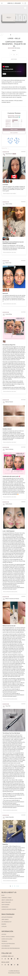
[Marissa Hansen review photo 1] (14, 416)
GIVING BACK (5, 907)
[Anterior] (1, 21)
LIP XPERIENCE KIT (6, 921)
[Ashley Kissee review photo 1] (14, 518)
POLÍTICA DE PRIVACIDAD (8, 943)
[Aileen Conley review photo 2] (4, 238)
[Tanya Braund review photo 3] (7, 181)
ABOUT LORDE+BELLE (7, 900)
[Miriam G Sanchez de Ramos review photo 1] (14, 613)
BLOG (3, 895)
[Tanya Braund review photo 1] (14, 168)
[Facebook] (2, 959)
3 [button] (14, 886)
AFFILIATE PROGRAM (7, 917)
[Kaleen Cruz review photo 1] (14, 277)
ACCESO (4, 934)
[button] (11, 48)
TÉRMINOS (4, 941)
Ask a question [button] (14, 132)
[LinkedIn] (17, 959)
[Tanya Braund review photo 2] (4, 181)
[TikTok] (14, 959)
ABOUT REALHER (6, 902)
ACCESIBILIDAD (6, 946)
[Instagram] (5, 959)
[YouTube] (11, 959)
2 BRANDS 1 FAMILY (7, 897)
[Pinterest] (8, 959)
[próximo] (26, 21)
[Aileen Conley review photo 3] (7, 238)
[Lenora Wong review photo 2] (4, 341)
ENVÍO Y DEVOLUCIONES (8, 936)
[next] (1, 34)
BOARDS (4, 924)
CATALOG (4, 926)
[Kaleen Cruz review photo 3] (7, 290)
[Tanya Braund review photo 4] (11, 181)
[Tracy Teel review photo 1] (14, 720)
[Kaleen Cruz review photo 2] (4, 290)
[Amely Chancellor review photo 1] (14, 831)
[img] (6, 151)
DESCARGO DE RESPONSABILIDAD (11, 948)
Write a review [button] (14, 129)
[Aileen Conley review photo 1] (14, 222)
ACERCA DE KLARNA (7, 939)
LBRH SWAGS (5, 919)
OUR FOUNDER (5, 904)
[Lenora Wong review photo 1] (14, 328)
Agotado (14, 59)
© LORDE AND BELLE (14, 970)
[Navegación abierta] (1, 3)
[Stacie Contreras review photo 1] (14, 463)
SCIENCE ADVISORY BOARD (9, 909)
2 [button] (12, 886)
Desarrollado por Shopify (14, 972)
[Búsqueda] (23, 3)
